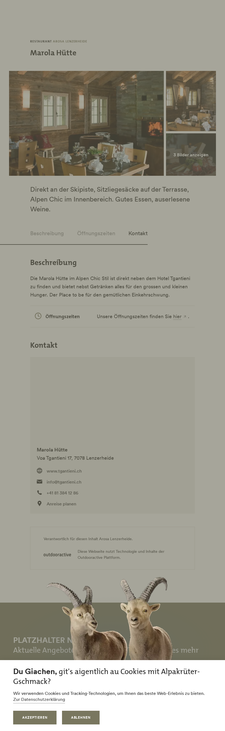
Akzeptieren (34, 717)
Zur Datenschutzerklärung (39, 699)
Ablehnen (81, 717)
